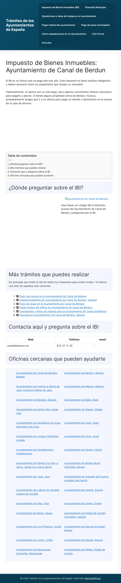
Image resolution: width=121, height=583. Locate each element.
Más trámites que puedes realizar (28, 167)
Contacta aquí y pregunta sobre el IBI (30, 171)
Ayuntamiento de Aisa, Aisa (32, 503)
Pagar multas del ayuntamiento (58, 25)
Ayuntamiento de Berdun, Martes (84, 373)
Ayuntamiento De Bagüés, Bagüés (36, 399)
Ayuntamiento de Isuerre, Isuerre (83, 490)
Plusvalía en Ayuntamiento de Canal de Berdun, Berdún (52, 315)
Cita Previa (98, 33)
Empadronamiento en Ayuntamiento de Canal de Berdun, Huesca (58, 300)
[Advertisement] (59, 129)
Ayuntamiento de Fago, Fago (81, 422)
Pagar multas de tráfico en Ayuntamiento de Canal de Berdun (55, 307)
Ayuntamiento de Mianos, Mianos (84, 386)
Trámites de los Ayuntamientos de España (20, 25)
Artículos (46, 42)
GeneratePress (93, 578)
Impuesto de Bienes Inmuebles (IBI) (60, 7)
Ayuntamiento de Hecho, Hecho (83, 449)
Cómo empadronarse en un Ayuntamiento (64, 33)
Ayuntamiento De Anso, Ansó (81, 436)
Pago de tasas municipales (95, 25)
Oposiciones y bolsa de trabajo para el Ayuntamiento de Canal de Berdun (63, 311)
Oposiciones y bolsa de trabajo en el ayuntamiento (69, 16)
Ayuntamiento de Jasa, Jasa (33, 476)
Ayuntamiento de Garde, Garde (83, 503)
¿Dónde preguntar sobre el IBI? (26, 164)
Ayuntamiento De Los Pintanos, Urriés (38, 526)
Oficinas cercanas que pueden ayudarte (31, 175)
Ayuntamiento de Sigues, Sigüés (83, 409)
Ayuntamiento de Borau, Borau (34, 513)
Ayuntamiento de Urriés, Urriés (34, 540)
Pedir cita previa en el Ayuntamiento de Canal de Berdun (53, 296)
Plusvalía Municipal (95, 7)
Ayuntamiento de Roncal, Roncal (83, 540)
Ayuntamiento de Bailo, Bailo (81, 399)
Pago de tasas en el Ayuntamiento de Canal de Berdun (52, 303)
